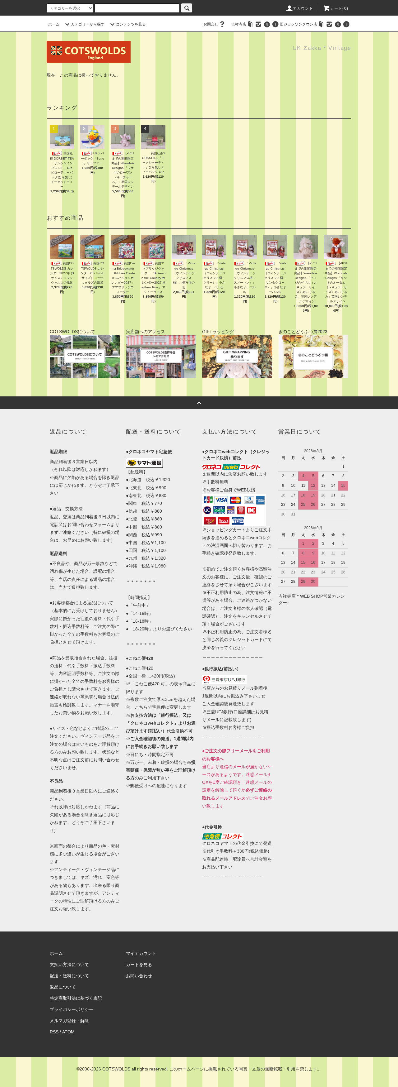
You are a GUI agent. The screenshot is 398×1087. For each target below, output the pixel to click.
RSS (54, 1031)
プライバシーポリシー (71, 1009)
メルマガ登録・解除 (69, 1020)
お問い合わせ (139, 975)
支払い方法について (69, 964)
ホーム (53, 24)
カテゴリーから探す (87, 24)
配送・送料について (69, 975)
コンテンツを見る (131, 24)
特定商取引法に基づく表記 (76, 998)
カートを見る (139, 964)
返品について (63, 986)
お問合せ (210, 24)
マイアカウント (141, 953)
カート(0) (339, 8)
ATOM (68, 1031)
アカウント (303, 8)
